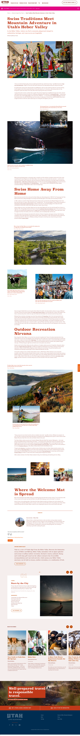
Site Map (42, 719)
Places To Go (14, 3)
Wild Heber (33, 340)
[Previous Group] (67, 572)
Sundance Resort (18, 452)
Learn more (37, 8)
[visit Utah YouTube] (19, 725)
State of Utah (60, 719)
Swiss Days (45, 316)
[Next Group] (71, 572)
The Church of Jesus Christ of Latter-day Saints (24, 203)
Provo (51, 203)
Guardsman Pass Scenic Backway (46, 208)
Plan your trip (32, 3)
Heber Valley (28, 95)
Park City (23, 448)
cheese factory (27, 183)
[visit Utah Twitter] (16, 725)
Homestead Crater (55, 94)
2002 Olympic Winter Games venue (29, 181)
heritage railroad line (52, 181)
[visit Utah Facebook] (9, 725)
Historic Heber (25, 218)
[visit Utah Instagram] (12, 725)
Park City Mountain (46, 451)
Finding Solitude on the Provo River (41, 444)
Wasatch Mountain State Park (25, 346)
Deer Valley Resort (25, 449)
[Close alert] (78, 8)
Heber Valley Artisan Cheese (39, 312)
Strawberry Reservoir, (23, 445)
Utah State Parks (17, 181)
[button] (79, 368)
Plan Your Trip (19, 563)
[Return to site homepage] (5, 2)
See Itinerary (16, 610)
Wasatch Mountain (57, 95)
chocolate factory (35, 183)
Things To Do (23, 3)
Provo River (46, 443)
